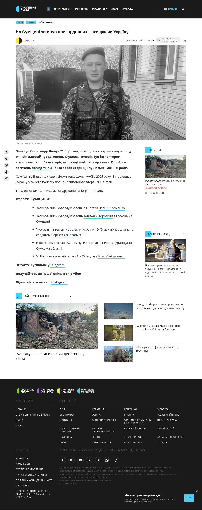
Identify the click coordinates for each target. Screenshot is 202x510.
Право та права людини (70, 430)
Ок (189, 498)
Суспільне (29, 40)
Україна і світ (99, 9)
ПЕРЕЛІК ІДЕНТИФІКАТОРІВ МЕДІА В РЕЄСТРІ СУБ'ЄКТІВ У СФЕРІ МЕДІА (33, 494)
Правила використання (31, 474)
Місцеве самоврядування (103, 430)
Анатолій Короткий (98, 216)
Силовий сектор (135, 428)
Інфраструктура (167, 420)
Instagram (59, 282)
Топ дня (162, 442)
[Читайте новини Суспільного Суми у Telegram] (98, 460)
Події (63, 409)
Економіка (67, 414)
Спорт (114, 9)
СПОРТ (20, 425)
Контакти (22, 458)
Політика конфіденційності (34, 480)
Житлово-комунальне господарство (139, 422)
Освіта (96, 414)
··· (153, 9)
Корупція (98, 409)
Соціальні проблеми (170, 436)
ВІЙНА (20, 22)
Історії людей (166, 428)
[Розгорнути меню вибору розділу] (48, 9)
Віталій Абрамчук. (111, 256)
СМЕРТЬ (31, 22)
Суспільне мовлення (29, 469)
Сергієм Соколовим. (66, 235)
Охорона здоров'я (104, 420)
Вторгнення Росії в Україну (33, 414)
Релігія (96, 436)
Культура (127, 9)
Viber (77, 273)
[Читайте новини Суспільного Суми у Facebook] (63, 460)
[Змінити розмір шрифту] (184, 40)
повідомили (42, 168)
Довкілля (66, 420)
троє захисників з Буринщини (109, 243)
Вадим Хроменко (112, 208)
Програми (22, 485)
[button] (6, 152)
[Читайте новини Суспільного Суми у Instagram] (71, 460)
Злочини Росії (133, 436)
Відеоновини (133, 442)
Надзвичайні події (169, 414)
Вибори (129, 414)
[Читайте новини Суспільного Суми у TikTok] (116, 460)
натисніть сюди (103, 480)
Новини (21, 409)
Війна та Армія (45, 22)
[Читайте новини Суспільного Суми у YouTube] (80, 460)
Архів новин (24, 463)
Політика (66, 436)
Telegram (57, 265)
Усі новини (82, 9)
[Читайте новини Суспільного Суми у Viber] (89, 460)
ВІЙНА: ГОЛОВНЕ (62, 9)
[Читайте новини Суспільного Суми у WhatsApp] (107, 460)
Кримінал (130, 409)
